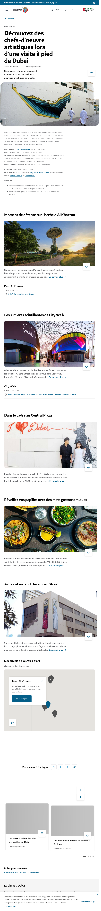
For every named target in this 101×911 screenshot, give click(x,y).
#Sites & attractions (29, 872)
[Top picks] (57, 9)
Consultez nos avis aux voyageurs (44, 2)
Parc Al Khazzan (23, 149)
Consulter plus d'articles (19, 856)
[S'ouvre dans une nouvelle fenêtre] (60, 767)
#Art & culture (11, 872)
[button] (88, 902)
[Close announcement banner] (94, 2)
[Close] (41, 681)
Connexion (75, 9)
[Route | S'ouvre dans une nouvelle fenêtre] (14, 722)
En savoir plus (56, 277)
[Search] (51, 9)
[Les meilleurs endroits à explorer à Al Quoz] (72, 818)
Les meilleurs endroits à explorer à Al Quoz (72, 840)
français (65, 9)
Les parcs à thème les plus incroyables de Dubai (22, 840)
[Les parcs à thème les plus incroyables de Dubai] (27, 818)
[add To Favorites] (91, 72)
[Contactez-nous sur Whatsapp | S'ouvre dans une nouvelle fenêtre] (54, 767)
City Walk (34, 172)
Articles (11, 18)
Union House (30, 175)
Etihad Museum (16, 175)
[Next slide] (80, 789)
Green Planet (44, 172)
